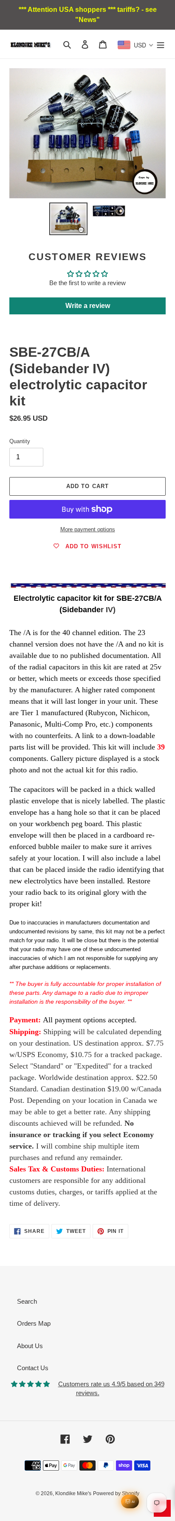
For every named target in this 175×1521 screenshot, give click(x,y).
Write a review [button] (87, 305)
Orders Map (34, 1323)
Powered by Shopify (116, 1493)
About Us (30, 1345)
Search (27, 1301)
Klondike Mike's (73, 1493)
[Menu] (160, 44)
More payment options (87, 529)
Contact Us (32, 1367)
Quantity (19, 441)
